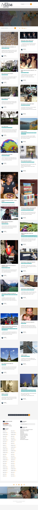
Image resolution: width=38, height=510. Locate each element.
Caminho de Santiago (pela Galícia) (9, 202)
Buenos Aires (31, 41)
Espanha (3, 48)
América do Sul (23, 41)
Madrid (8, 48)
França (26, 236)
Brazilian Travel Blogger (24, 435)
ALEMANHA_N (6, 294)
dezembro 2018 (13, 432)
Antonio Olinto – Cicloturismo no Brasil (26, 429)
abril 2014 (4, 465)
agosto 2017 (4, 441)
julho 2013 (12, 472)
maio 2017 (12, 443)
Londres (28, 356)
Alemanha (3, 294)
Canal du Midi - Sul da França (32, 235)
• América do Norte (4, 127)
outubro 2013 (4, 470)
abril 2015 (4, 456)
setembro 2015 (5, 452)
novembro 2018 (5, 434)
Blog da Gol (22, 431)
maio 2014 (12, 463)
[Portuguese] (5, 423)
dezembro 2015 (5, 450)
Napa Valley (7, 155)
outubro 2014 (12, 459)
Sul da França (35, 236)
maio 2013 (12, 474)
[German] (7, 423)
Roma (7, 74)
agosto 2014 (4, 461)
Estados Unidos (23, 391)
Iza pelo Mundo (22, 438)
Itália (5, 74)
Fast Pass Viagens (23, 436)
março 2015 (12, 456)
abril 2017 (4, 445)
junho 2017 (4, 443)
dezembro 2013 (5, 468)
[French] (8, 423)
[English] (3, 423)
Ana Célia (5, 55)
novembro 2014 (5, 459)
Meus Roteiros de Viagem (24, 439)
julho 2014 (12, 461)
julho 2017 (12, 441)
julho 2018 (12, 436)
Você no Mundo (4, 328)
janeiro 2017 (4, 447)
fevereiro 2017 (13, 445)
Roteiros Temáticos (30, 236)
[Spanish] (4, 423)
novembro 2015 (13, 450)
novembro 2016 (13, 447)
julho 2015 (12, 452)
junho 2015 (4, 454)
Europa (6, 48)
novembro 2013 (13, 468)
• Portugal (6, 99)
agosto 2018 (4, 436)
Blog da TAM (22, 432)
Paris (5, 364)
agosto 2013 (4, 472)
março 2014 (12, 465)
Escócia (6, 267)
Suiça (35, 391)
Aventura (3, 202)
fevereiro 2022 (5, 432)
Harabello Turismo (23, 437)
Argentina (27, 41)
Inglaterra (25, 263)
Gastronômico (4, 155)
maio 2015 (12, 454)
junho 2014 (4, 463)
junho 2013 (4, 474)
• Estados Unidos (10, 127)
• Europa (3, 99)
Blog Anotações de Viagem (24, 430)
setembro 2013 (13, 470)
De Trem (22, 263)
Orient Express (29, 263)
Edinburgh (3, 267)
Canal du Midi (26, 235)
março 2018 (12, 438)
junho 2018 (4, 438)
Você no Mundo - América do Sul (11, 328)
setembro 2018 (13, 434)
